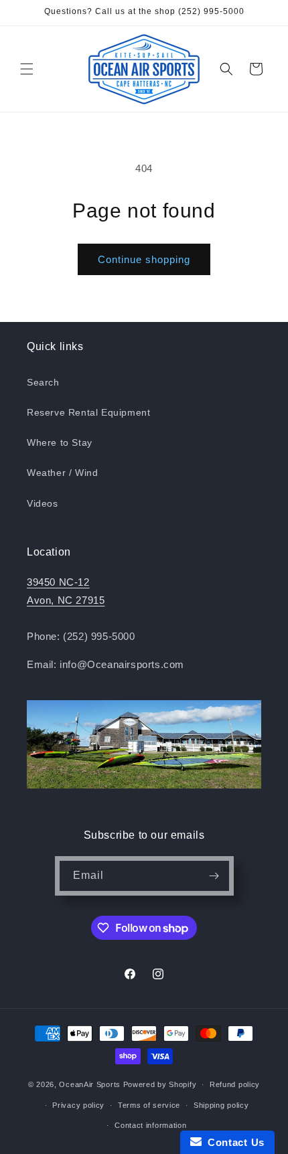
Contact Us (233, 1142)
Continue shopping (144, 259)
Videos (42, 503)
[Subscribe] (214, 876)
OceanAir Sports (90, 1084)
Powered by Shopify (160, 1084)
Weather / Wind (62, 472)
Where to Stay (59, 442)
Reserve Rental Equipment (88, 412)
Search (43, 382)
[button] (27, 69)
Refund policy (235, 1084)
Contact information (150, 1125)
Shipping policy (221, 1105)
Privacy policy (78, 1105)
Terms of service (149, 1105)
